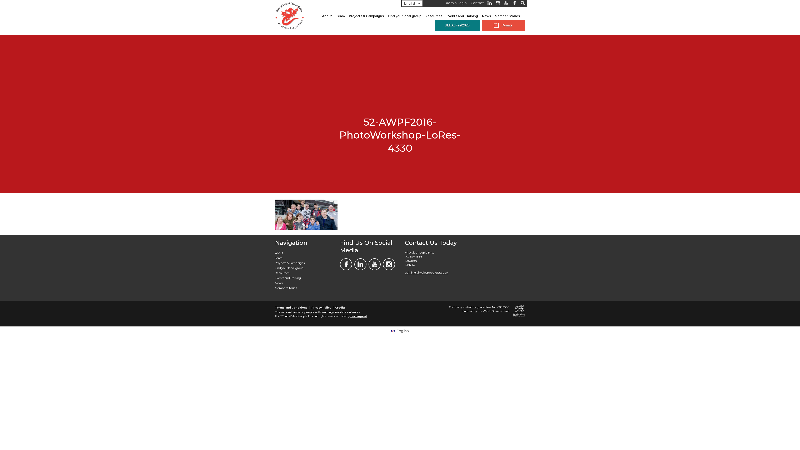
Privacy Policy (321, 307)
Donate (507, 25)
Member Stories (507, 16)
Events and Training (462, 16)
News (486, 16)
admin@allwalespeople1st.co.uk (426, 272)
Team (340, 16)
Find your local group (404, 16)
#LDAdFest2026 (457, 25)
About (327, 16)
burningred (358, 316)
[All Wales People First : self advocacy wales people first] (289, 15)
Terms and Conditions (291, 307)
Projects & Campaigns (366, 16)
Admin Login (456, 3)
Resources (433, 16)
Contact (477, 3)
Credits (340, 307)
